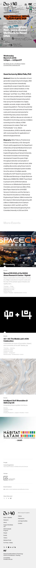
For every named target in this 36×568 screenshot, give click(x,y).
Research (5, 520)
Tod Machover (15, 354)
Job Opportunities (22, 521)
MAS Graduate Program (7, 529)
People (5, 533)
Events (5, 535)
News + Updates (7, 517)
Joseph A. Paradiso (8, 292)
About (5, 522)
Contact (20, 523)
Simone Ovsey (7, 354)
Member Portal (7, 540)
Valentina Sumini (18, 292)
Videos (5, 538)
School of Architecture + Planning (11, 555)
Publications (21, 518)
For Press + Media (8, 542)
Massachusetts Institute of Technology (13, 554)
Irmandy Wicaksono (8, 412)
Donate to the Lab (7, 559)
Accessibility (6, 558)
